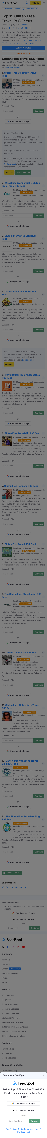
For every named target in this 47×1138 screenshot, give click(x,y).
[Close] (43, 1075)
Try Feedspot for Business (17, 1129)
